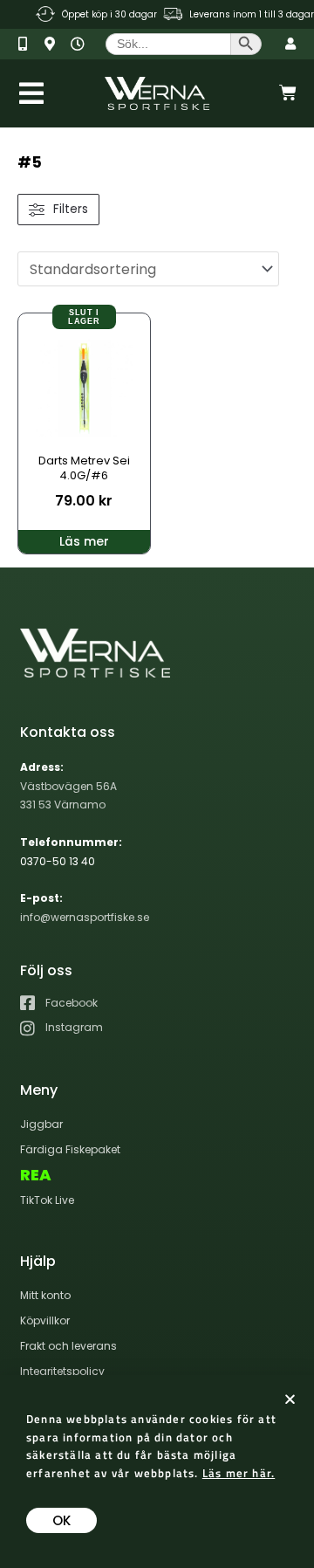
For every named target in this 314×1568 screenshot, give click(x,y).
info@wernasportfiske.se (84, 917)
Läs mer (84, 541)
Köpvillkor (45, 1320)
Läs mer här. (238, 1473)
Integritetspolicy (62, 1371)
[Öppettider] (81, 44)
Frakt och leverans (68, 1345)
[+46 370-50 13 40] (29, 44)
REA (35, 1175)
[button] (290, 1399)
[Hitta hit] (55, 44)
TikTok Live (47, 1200)
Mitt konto (45, 1295)
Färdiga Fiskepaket (70, 1149)
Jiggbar (41, 1124)
